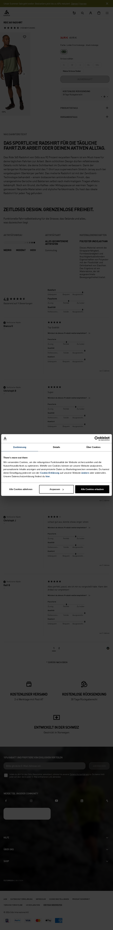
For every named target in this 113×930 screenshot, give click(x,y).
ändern (85, 473)
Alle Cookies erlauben (92, 489)
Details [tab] (56, 447)
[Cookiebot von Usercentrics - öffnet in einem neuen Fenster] (97, 438)
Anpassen (55, 489)
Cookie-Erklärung (49, 473)
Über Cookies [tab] (93, 447)
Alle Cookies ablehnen (20, 489)
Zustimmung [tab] (19, 447)
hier (48, 476)
